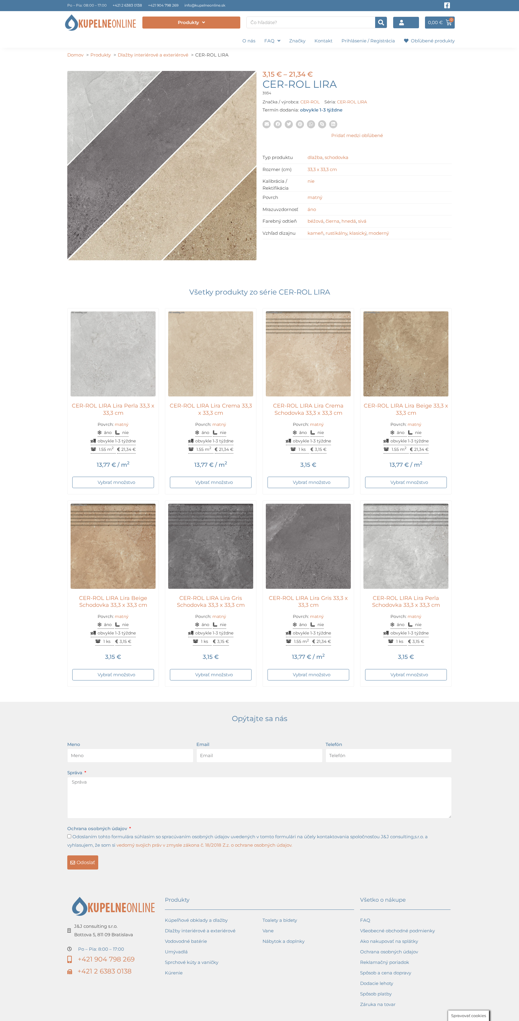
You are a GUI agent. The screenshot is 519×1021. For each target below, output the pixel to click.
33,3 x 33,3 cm (322, 169)
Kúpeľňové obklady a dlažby (196, 920)
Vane (268, 931)
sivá (362, 221)
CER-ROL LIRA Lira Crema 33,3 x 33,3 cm (211, 409)
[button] (267, 124)
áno (312, 209)
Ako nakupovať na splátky (389, 941)
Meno (73, 744)
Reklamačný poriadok (384, 962)
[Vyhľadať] (381, 22)
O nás (248, 41)
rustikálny (336, 233)
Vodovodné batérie (186, 941)
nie (311, 181)
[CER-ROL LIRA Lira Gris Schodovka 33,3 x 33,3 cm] (210, 546)
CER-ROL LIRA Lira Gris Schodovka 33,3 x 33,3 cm (211, 601)
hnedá (348, 221)
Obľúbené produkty (431, 41)
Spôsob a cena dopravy (385, 973)
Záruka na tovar (378, 1004)
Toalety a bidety (280, 920)
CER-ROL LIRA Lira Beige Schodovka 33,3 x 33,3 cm (113, 601)
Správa (75, 772)
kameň (315, 233)
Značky (297, 41)
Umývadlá (176, 952)
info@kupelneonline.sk (204, 5)
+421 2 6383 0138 (127, 5)
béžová (315, 221)
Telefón (334, 744)
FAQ (269, 41)
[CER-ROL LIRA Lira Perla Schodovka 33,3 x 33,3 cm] (405, 546)
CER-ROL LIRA (352, 102)
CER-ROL (310, 102)
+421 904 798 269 (163, 5)
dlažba (315, 157)
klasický (357, 233)
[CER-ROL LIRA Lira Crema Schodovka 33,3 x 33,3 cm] (308, 353)
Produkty (188, 22)
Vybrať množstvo (116, 482)
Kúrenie (174, 973)
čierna (332, 221)
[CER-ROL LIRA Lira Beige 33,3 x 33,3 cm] (405, 353)
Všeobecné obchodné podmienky (397, 931)
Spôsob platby (376, 994)
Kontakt (323, 41)
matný (315, 197)
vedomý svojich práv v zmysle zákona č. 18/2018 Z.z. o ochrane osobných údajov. (204, 845)
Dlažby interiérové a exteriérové (200, 931)
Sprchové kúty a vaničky (191, 962)
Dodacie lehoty (376, 983)
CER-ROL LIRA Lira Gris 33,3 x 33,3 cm (308, 601)
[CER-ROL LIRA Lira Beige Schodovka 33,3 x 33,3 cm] (113, 546)
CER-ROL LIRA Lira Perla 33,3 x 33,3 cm (113, 409)
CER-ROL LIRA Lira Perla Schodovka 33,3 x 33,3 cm (406, 601)
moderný (379, 233)
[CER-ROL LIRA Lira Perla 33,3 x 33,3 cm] (113, 353)
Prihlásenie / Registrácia (368, 41)
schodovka (336, 157)
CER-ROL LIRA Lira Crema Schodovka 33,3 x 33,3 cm (308, 409)
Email (202, 744)
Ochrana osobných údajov (97, 828)
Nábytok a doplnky (284, 941)
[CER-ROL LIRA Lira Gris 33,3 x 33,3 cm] (308, 546)
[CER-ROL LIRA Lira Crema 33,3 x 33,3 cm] (210, 353)
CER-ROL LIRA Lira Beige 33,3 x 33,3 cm (406, 409)
